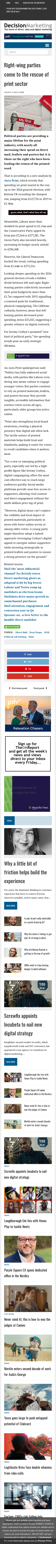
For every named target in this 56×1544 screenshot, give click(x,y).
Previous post (19, 688)
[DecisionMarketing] (28, 27)
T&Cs (17, 3)
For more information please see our (28, 1541)
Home (8, 3)
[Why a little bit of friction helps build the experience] (28, 852)
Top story (9, 1314)
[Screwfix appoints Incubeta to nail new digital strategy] (28, 1005)
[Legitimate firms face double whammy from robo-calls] (28, 1457)
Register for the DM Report (34, 3)
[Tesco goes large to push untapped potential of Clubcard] (28, 1408)
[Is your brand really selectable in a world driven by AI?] (12, 924)
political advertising (15, 636)
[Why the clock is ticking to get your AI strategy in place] (12, 939)
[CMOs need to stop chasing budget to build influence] (12, 971)
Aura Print (11, 180)
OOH (46, 632)
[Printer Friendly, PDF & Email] (12, 627)
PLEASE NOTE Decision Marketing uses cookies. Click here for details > (26, 10)
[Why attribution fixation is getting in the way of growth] (12, 955)
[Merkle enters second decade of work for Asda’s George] (12, 1127)
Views (9, 820)
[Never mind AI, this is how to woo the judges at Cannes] (12, 1111)
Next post (38, 688)
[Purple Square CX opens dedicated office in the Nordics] (12, 1096)
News (6, 1166)
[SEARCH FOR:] (28, 51)
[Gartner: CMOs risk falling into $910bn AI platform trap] (28, 1507)
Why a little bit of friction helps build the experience (25, 871)
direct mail (21, 632)
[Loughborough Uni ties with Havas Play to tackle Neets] (12, 1080)
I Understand (44, 1537)
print (31, 636)
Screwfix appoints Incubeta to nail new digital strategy (23, 1024)
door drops (35, 632)
